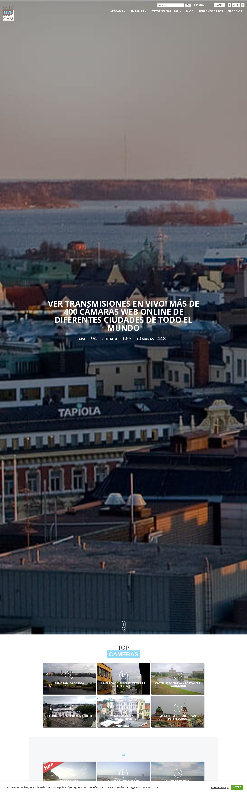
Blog (189, 11)
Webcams (117, 11)
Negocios (235, 11)
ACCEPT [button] (237, 787)
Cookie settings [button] (220, 787)
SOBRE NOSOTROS (210, 11)
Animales (137, 11)
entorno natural (165, 11)
